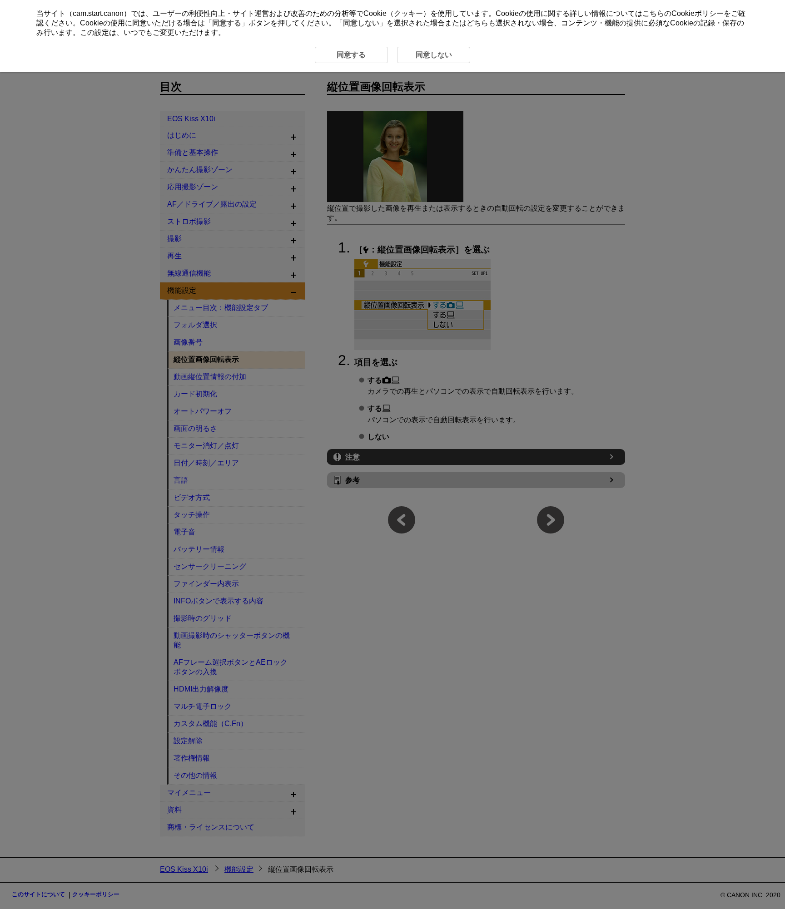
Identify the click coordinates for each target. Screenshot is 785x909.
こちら (653, 13)
